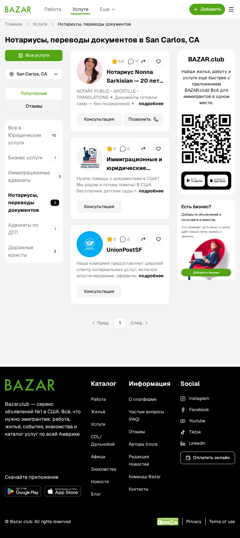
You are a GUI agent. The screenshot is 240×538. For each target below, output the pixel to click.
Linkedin (197, 443)
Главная (13, 24)
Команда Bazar (145, 476)
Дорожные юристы (20, 251)
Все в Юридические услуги (24, 135)
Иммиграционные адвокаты (29, 176)
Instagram (199, 398)
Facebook (199, 409)
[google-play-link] (23, 491)
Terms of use (222, 521)
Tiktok (195, 432)
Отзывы (34, 106)
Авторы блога (143, 444)
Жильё (98, 411)
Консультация (99, 119)
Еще (105, 9)
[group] (33, 100)
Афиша (98, 456)
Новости (100, 481)
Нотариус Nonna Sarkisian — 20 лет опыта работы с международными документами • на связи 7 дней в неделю (133, 98)
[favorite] (158, 61)
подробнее (151, 103)
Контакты (138, 489)
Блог (96, 494)
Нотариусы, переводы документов (23, 202)
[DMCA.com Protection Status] (167, 522)
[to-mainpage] (30, 384)
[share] (143, 61)
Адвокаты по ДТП (23, 229)
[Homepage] (18, 9)
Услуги (80, 9)
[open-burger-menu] (231, 9)
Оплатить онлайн (211, 457)
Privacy (194, 521)
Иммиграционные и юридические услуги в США (134, 168)
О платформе (143, 399)
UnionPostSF (124, 249)
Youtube (197, 421)
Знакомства (103, 469)
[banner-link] (206, 240)
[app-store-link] (63, 491)
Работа (52, 9)
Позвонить (139, 119)
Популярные (34, 93)
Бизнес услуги (25, 157)
